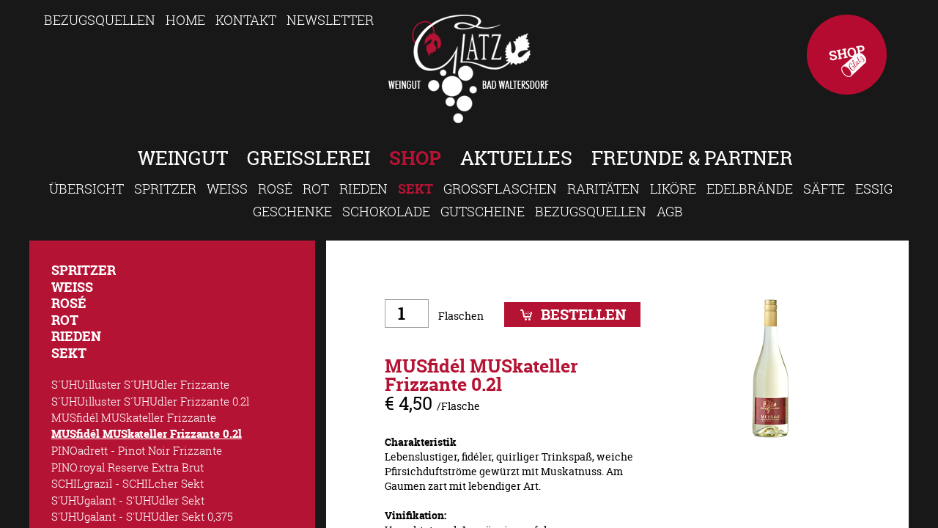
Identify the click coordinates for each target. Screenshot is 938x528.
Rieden (363, 188)
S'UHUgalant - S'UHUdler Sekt (127, 500)
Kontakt (245, 20)
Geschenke (292, 211)
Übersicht (86, 188)
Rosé (275, 188)
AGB (670, 211)
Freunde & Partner (692, 158)
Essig (874, 188)
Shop (847, 55)
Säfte (824, 188)
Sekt (415, 189)
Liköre (673, 188)
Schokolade (386, 211)
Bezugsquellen (99, 20)
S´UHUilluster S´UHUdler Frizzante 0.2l (150, 401)
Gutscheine (482, 211)
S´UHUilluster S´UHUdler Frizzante (140, 384)
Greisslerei (308, 158)
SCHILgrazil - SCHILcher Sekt (127, 483)
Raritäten (603, 188)
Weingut (183, 158)
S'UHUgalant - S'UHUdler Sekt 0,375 (142, 516)
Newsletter (330, 20)
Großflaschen (500, 188)
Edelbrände (749, 188)
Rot (316, 188)
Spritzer (165, 188)
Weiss (227, 188)
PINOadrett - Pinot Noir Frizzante (136, 450)
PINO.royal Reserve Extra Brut (127, 467)
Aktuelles (516, 158)
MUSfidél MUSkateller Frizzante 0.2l (146, 433)
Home (185, 20)
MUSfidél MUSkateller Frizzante (133, 417)
